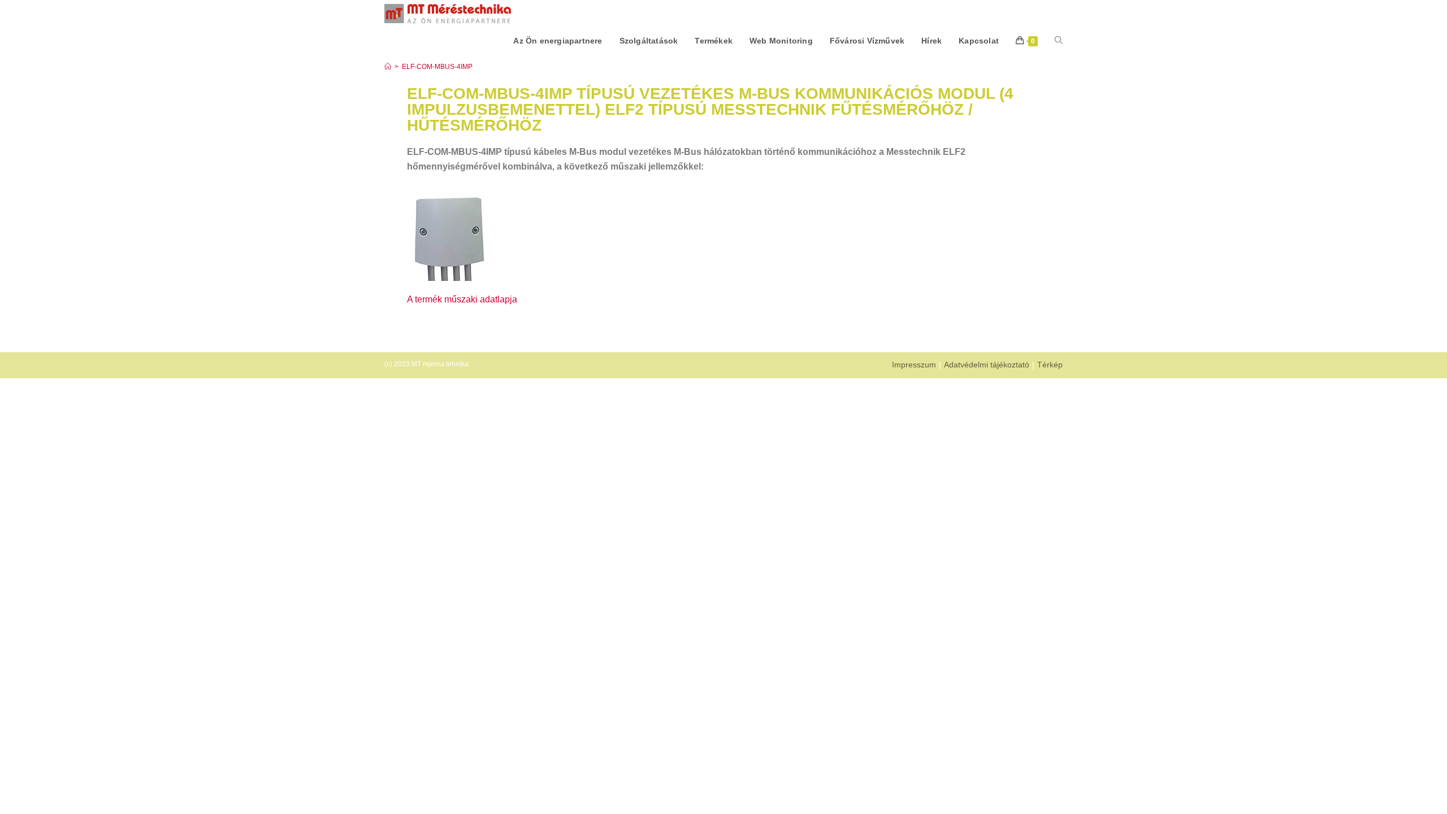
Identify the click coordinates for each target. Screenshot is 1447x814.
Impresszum (914, 364)
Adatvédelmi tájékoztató (986, 364)
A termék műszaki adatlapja (462, 299)
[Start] (387, 67)
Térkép (1050, 364)
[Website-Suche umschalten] (1058, 40)
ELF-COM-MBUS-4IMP (437, 67)
